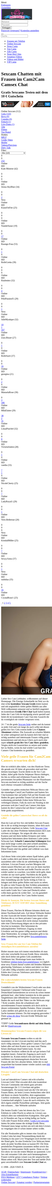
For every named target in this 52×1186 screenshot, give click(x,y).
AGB (3, 1172)
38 (2, 415)
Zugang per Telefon (16, 41)
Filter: (3, 150)
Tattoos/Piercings (9, 145)
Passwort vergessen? (10, 30)
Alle (3, 127)
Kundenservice (39, 1172)
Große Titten (7, 140)
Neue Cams (12, 46)
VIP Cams (11, 62)
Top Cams (11, 49)
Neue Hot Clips (14, 54)
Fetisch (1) (6, 121)
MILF (4, 137)
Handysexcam (14, 1026)
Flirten (4, 129)
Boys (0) (5, 116)
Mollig (4, 142)
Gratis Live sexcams (39, 1121)
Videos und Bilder (15, 59)
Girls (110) (6, 114)
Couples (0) (6, 119)
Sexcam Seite (24, 724)
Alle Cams (12, 51)
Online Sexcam (14, 43)
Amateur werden (24, 1182)
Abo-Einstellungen (9, 1174)
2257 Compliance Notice (27, 1177)
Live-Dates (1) (7, 124)
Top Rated (6, 132)
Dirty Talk (6, 147)
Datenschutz (13, 1172)
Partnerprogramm (41, 1182)
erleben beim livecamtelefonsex (25, 962)
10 (2, 324)
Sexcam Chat (41, 828)
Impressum (26, 1172)
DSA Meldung (8, 1177)
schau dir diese (13, 1016)
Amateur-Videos (14, 56)
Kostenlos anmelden (30, 30)
